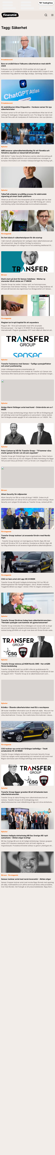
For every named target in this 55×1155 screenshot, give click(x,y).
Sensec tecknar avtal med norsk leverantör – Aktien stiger (26, 879)
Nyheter (4, 147)
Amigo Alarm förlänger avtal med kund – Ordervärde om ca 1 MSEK (27, 408)
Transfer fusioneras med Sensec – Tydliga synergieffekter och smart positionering (26, 365)
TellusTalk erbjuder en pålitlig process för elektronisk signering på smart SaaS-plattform (23, 195)
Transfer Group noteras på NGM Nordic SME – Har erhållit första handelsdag (25, 665)
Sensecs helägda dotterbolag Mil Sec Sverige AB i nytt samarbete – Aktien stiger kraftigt (24, 836)
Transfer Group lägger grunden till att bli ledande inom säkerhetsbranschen (24, 793)
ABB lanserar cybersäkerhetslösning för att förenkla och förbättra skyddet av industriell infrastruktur (25, 151)
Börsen (4, 275)
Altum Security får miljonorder (14, 494)
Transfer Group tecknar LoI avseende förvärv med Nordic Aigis (25, 536)
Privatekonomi (7, 60)
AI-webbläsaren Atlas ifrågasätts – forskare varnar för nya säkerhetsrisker (26, 108)
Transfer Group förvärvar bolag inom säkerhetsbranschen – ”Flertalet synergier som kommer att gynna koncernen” (26, 621)
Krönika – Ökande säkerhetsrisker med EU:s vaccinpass (25, 707)
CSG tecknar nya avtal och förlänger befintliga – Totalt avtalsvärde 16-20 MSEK (24, 750)
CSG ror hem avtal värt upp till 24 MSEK (18, 579)
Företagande (6, 234)
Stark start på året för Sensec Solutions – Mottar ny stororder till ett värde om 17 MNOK (23, 280)
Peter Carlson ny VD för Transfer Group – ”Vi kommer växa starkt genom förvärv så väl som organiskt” (26, 452)
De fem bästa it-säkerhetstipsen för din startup (21, 237)
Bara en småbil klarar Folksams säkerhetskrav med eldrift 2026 (26, 65)
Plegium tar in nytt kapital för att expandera (20, 322)
